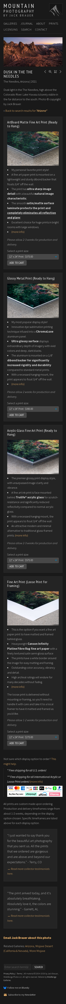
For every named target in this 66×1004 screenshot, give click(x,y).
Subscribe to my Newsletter (22, 994)
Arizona (29, 946)
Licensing (11, 29)
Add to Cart (17, 262)
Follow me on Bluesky (18, 987)
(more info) (17, 232)
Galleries (10, 23)
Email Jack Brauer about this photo (27, 938)
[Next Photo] (59, 71)
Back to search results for (26, 111)
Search (26, 29)
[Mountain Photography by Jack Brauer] (55, 14)
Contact (41, 29)
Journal (27, 23)
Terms (19, 973)
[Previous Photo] (44, 71)
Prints (53, 23)
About (40, 23)
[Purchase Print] (55, 71)
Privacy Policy (9, 973)
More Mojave (37, 951)
